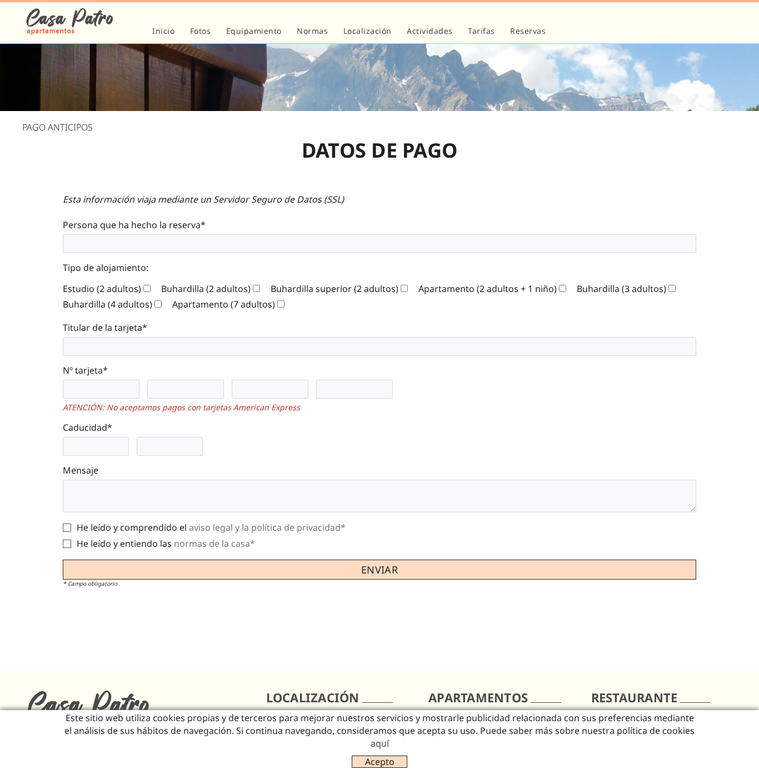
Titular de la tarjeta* (105, 327)
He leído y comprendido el (132, 527)
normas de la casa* (214, 543)
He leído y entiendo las (124, 543)
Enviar (379, 569)
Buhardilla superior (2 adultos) (334, 289)
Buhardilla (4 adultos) (107, 304)
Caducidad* (87, 427)
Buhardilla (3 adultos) (621, 289)
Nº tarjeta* (85, 370)
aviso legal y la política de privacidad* (267, 527)
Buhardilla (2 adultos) (206, 289)
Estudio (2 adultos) (102, 289)
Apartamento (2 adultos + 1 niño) (487, 289)
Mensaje (80, 470)
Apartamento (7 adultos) (223, 304)
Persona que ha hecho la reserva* (134, 225)
